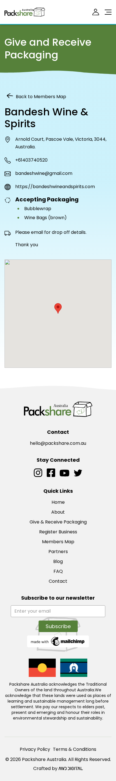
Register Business (58, 532)
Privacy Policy (35, 749)
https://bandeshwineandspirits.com (55, 186)
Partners (58, 551)
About (58, 512)
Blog (58, 561)
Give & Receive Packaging (58, 522)
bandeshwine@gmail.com (43, 173)
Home (58, 502)
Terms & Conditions (74, 749)
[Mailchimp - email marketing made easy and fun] (58, 641)
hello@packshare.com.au (58, 443)
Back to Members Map (41, 96)
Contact (58, 581)
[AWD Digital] (71, 768)
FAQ (58, 571)
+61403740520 (31, 160)
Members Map (58, 541)
